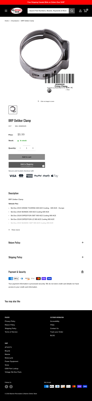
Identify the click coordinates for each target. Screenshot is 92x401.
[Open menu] (6, 11)
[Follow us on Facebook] (6, 386)
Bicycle (7, 351)
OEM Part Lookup (11, 368)
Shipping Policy (10, 328)
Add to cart (26, 157)
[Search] (72, 10)
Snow (7, 365)
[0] (85, 10)
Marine (7, 354)
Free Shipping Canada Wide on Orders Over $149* (46, 2)
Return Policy (10, 325)
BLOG (52, 335)
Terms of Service (11, 332)
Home (7, 21)
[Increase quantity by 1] (32, 148)
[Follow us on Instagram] (11, 386)
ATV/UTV (8, 347)
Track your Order (56, 332)
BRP (10, 126)
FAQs (52, 325)
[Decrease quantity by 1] (20, 148)
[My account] (80, 10)
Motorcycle (9, 358)
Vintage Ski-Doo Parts (13, 372)
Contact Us (54, 328)
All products (15, 21)
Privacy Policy (10, 321)
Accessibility (54, 321)
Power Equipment (11, 361)
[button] (27, 165)
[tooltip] (43, 166)
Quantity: (12, 148)
